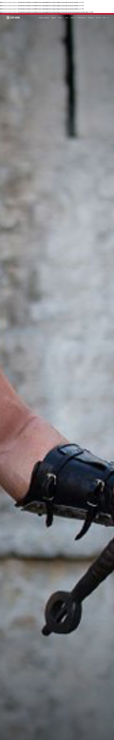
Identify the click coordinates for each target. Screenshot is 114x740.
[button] (108, 17)
